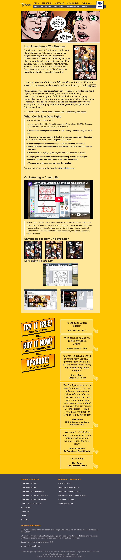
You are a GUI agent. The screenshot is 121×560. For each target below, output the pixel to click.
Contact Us (25, 511)
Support (59, 3)
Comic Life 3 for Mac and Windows (34, 495)
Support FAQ (26, 507)
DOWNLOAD (86, 6)
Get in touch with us (65, 503)
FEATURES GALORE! (73, 6)
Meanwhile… (73, 3)
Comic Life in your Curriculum (69, 491)
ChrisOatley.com (67, 168)
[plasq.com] (27, 7)
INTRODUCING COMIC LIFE (42, 6)
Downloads (25, 515)
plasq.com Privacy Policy (30, 546)
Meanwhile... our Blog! (66, 499)
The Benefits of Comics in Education (72, 495)
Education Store (64, 483)
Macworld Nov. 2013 (77, 348)
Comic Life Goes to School (68, 487)
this (51, 542)
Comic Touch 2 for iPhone (31, 503)
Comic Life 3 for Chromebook (32, 491)
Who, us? (86, 3)
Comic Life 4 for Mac (29, 483)
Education (47, 3)
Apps (36, 3)
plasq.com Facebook (60, 508)
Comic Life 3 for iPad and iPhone (33, 499)
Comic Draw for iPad (29, 487)
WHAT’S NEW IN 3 (59, 6)
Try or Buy (25, 520)
